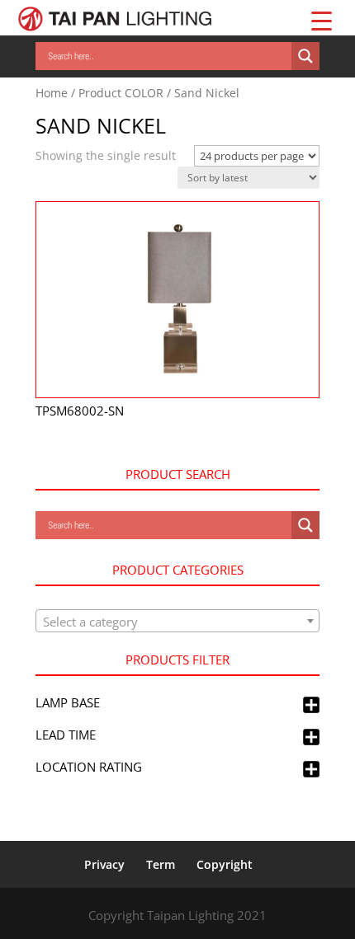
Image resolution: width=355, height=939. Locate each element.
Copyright (224, 864)
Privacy (104, 864)
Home (52, 93)
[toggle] (311, 706)
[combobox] (178, 620)
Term (160, 864)
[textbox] (177, 621)
